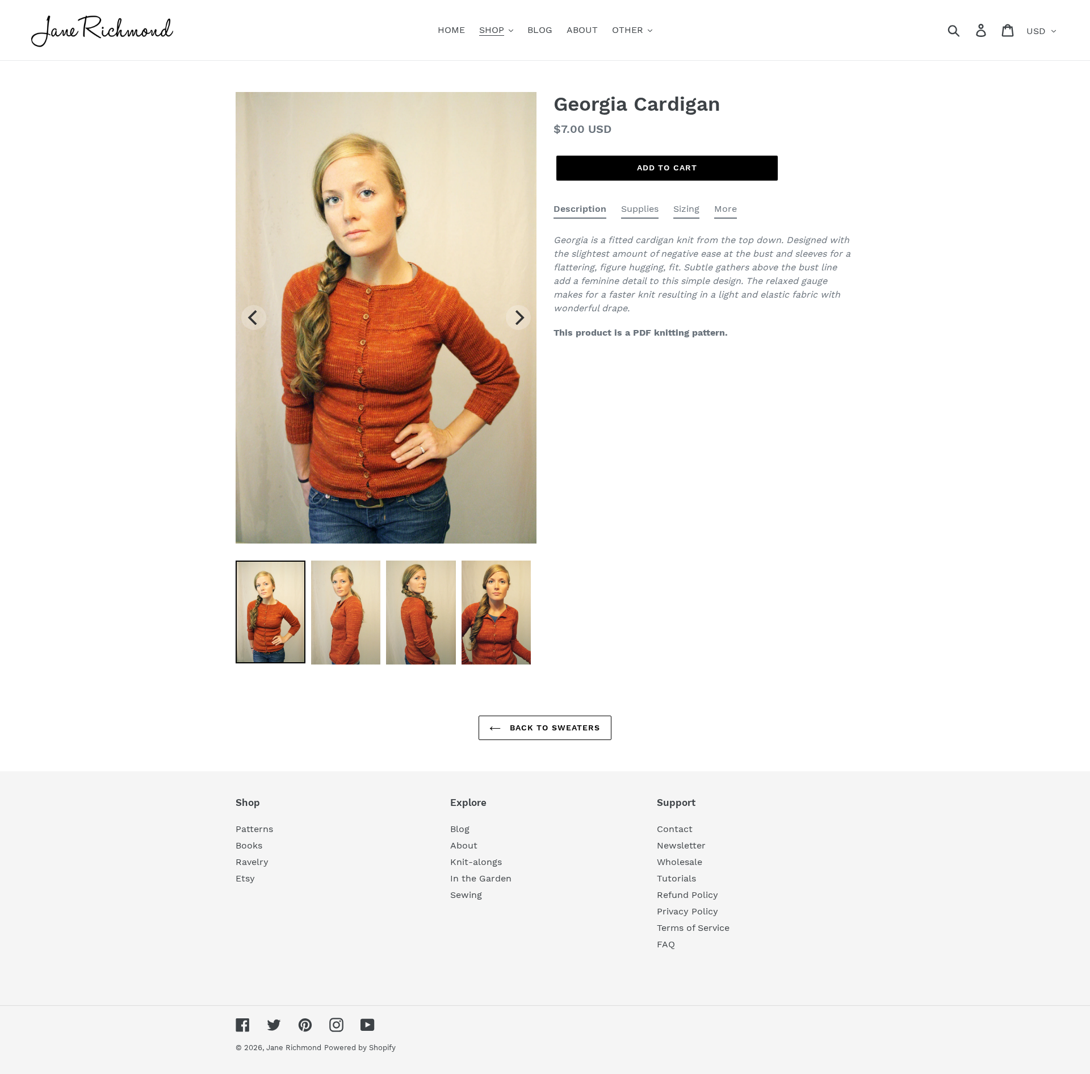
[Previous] (253, 317)
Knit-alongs (476, 861)
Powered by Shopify (360, 1047)
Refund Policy (687, 894)
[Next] (518, 317)
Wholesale (679, 861)
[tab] (580, 211)
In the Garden (481, 878)
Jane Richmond (293, 1047)
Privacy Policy (687, 911)
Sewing (466, 894)
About (463, 845)
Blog (459, 829)
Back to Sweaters (553, 727)
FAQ (666, 944)
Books (249, 845)
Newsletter (681, 845)
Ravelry (252, 861)
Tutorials (676, 878)
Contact (675, 829)
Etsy (245, 878)
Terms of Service (693, 927)
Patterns (254, 829)
